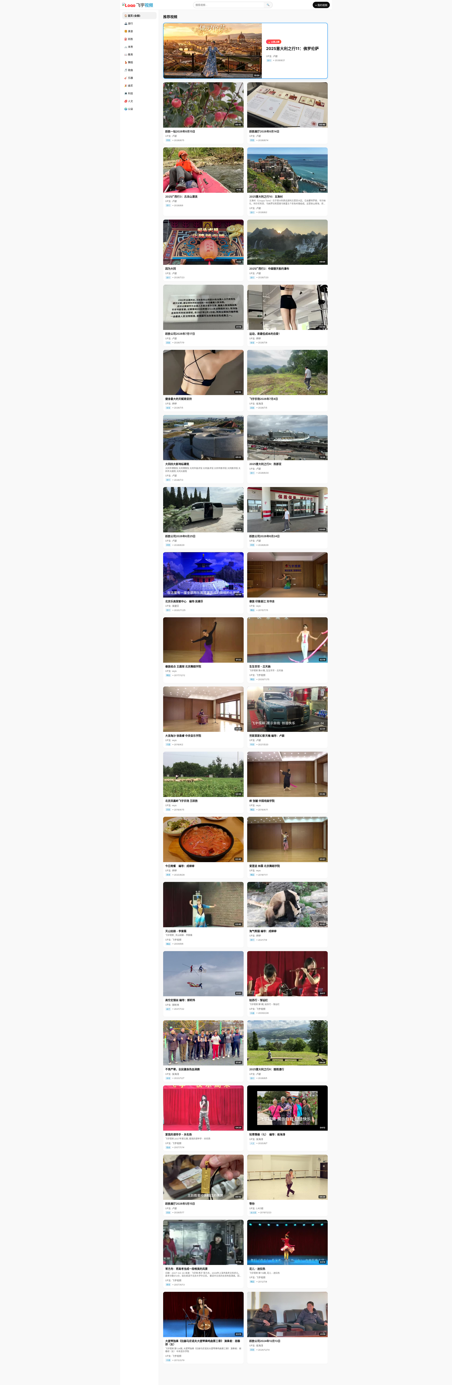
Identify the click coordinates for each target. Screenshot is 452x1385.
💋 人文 (128, 101)
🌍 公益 (128, 108)
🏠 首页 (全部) (132, 15)
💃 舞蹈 (128, 62)
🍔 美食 (128, 31)
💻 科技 (128, 93)
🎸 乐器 (128, 77)
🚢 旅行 (128, 23)
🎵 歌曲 (128, 69)
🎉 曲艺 (128, 85)
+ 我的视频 (321, 5)
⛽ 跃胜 (128, 38)
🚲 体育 (128, 46)
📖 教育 (128, 54)
